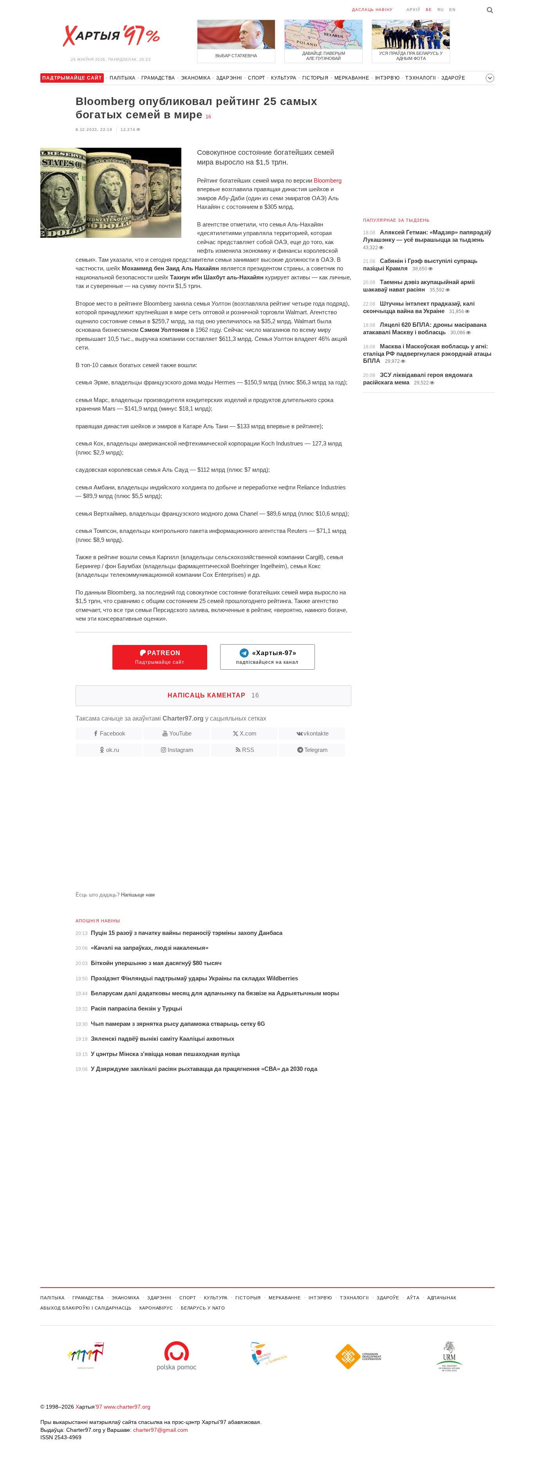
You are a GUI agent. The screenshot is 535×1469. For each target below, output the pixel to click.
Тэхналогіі (420, 78)
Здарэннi (229, 78)
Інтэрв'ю (387, 78)
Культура (283, 78)
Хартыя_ (111, 36)
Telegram (316, 749)
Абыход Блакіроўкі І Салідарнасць (86, 1308)
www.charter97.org (127, 1407)
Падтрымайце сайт (159, 657)
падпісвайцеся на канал (267, 657)
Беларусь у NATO (203, 1308)
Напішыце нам (138, 895)
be (429, 9)
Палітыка (123, 78)
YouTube (180, 733)
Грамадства (158, 78)
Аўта (413, 1297)
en (452, 9)
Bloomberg (328, 180)
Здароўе (453, 78)
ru (440, 9)
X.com (248, 733)
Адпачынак (441, 1297)
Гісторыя (315, 78)
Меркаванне (351, 78)
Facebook (112, 733)
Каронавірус (156, 1308)
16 (208, 117)
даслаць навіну (372, 9)
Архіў (413, 9)
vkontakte (316, 733)
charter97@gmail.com (160, 1430)
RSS (248, 749)
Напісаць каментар (213, 695)
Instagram (180, 749)
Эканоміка (195, 78)
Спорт (256, 78)
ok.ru (112, 749)
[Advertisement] (195, 827)
